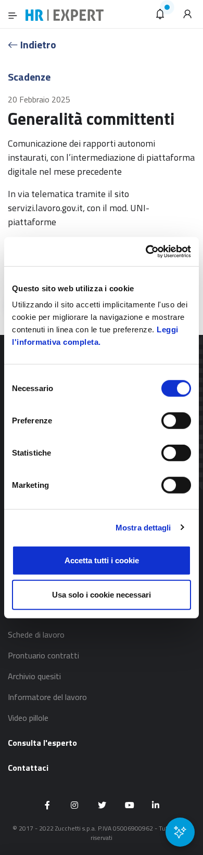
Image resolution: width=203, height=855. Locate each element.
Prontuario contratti (43, 655)
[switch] (176, 420)
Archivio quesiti (34, 676)
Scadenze (29, 77)
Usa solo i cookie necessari (101, 594)
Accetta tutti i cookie (102, 560)
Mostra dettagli (143, 527)
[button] (160, 14)
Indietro (37, 44)
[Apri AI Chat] (180, 832)
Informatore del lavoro (47, 697)
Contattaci (28, 767)
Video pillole (28, 717)
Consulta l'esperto (42, 742)
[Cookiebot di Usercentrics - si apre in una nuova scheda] (146, 251)
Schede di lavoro (36, 634)
